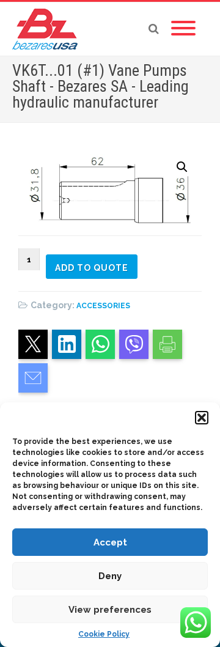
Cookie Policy (104, 634)
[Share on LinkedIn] (66, 344)
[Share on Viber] (133, 344)
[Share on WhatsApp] (100, 344)
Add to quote (91, 268)
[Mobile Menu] (183, 29)
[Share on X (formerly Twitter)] (33, 344)
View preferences (110, 609)
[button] (202, 418)
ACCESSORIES (103, 305)
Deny (110, 576)
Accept (110, 542)
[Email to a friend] (33, 378)
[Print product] (167, 344)
